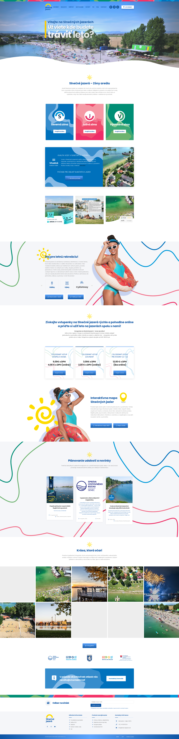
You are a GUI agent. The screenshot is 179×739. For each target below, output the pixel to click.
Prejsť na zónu (59, 131)
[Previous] (73, 209)
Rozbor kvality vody (76, 727)
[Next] (105, 209)
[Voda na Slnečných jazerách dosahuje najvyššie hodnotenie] (119, 489)
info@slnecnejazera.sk (124, 728)
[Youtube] (117, 7)
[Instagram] (114, 7)
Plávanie (121, 521)
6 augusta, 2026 (83, 518)
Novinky (98, 518)
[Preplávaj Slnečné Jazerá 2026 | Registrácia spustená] (60, 489)
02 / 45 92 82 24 (122, 724)
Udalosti (69, 516)
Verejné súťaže (98, 724)
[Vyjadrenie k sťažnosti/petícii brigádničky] (89, 485)
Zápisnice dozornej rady (100, 722)
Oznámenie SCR (98, 727)
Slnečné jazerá (63, 516)
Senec (58, 516)
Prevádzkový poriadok (77, 720)
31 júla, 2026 (112, 519)
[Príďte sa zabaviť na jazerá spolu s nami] (48, 7)
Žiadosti (73, 724)
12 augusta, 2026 (54, 515)
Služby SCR (73, 722)
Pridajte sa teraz (96, 705)
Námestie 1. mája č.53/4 (124, 721)
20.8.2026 (82, 165)
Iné (71, 729)
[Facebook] (110, 7)
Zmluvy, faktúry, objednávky (101, 720)
